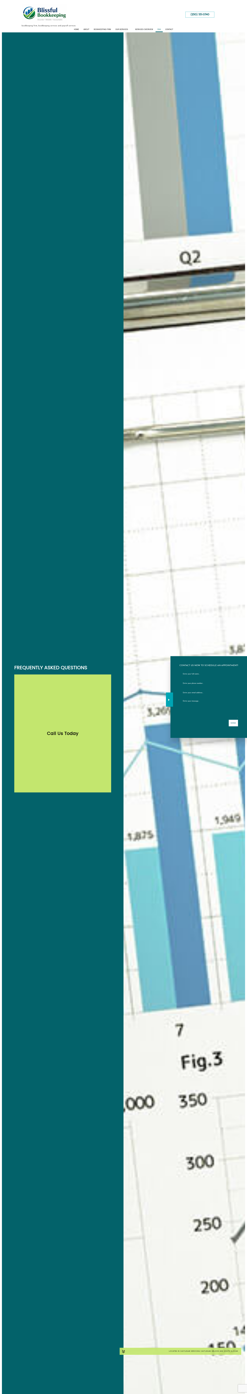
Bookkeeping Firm (102, 29)
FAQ (159, 29)
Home (76, 29)
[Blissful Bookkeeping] (44, 14)
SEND (233, 723)
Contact (169, 29)
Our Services (121, 29)
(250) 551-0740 (200, 14)
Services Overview (144, 29)
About (86, 29)
